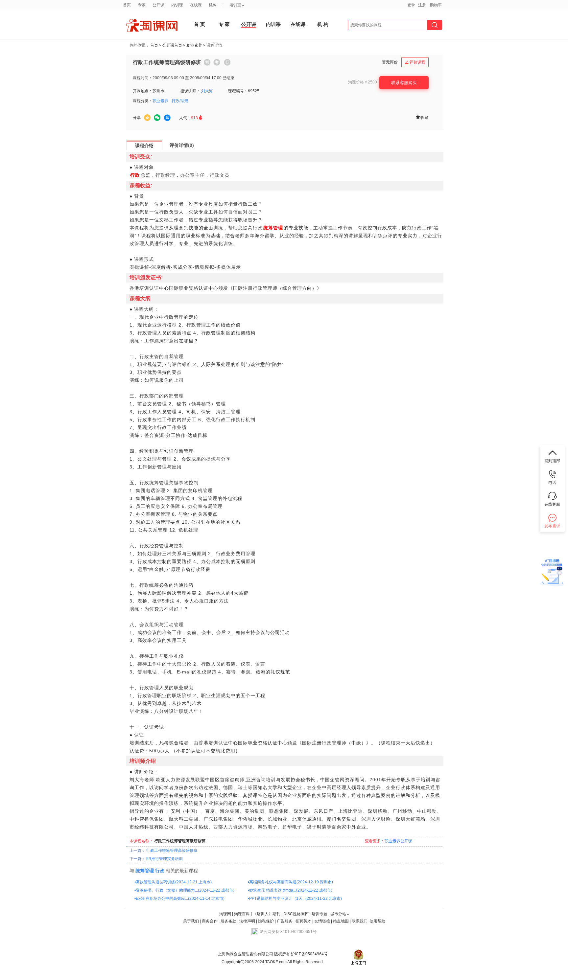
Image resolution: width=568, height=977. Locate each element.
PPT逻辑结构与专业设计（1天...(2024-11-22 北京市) (295, 898)
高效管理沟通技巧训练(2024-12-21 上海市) (174, 882)
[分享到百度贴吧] (167, 118)
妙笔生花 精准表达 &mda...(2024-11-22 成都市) (290, 890)
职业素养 (194, 45)
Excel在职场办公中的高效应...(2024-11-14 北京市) (180, 898)
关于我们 (191, 921)
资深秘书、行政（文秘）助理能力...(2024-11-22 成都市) (185, 890)
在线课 (298, 24)
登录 (411, 5)
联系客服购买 (404, 82)
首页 (154, 45)
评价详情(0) (182, 145)
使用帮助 (377, 921)
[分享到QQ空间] (147, 117)
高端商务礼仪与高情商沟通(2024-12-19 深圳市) (291, 882)
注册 (422, 5)
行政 (159, 870)
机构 (213, 5)
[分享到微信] (157, 117)
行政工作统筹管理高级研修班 (172, 850)
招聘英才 (303, 921)
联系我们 (359, 921)
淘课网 (225, 914)
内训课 (273, 24)
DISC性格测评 (296, 914)
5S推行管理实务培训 (164, 858)
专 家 (224, 24)
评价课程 (415, 62)
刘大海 (207, 91)
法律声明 (247, 921)
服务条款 (229, 921)
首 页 (199, 24)
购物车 (436, 5)
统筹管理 (144, 870)
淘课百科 (242, 914)
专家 (142, 5)
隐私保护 (266, 921)
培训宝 (235, 5)
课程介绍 (144, 145)
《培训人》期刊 (266, 914)
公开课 (248, 24)
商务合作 (210, 921)
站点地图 (341, 921)
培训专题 (319, 914)
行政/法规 (180, 101)
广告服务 (285, 921)
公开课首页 (172, 45)
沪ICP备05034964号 (309, 954)
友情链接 (322, 921)
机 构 (322, 24)
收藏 (421, 117)
